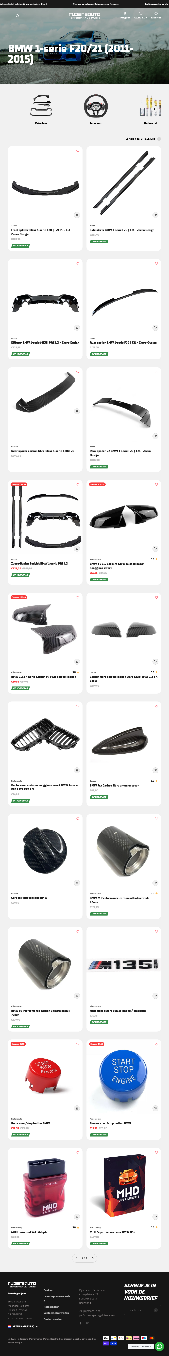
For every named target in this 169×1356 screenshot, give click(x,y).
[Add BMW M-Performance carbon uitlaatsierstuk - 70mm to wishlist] (78, 931)
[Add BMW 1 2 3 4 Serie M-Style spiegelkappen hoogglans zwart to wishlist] (156, 484)
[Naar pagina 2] (93, 1258)
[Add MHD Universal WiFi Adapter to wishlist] (78, 1152)
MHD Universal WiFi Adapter (30, 1232)
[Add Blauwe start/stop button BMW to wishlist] (156, 1044)
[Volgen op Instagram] (87, 1323)
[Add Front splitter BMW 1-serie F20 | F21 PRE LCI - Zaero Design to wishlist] (78, 151)
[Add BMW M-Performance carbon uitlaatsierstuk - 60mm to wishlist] (156, 819)
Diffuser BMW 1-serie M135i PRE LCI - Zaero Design (45, 342)
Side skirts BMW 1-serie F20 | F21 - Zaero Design (122, 230)
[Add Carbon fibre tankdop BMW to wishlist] (78, 819)
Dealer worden (53, 1319)
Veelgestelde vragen (56, 1312)
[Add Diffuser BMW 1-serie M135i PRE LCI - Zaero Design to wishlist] (78, 263)
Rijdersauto (95, 559)
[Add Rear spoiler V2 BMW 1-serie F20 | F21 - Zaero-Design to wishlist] (156, 372)
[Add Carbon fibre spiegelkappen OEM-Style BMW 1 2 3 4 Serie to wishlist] (156, 597)
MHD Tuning (16, 1227)
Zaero (14, 225)
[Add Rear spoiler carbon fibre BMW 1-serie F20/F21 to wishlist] (78, 372)
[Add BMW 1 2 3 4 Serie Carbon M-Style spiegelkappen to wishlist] (78, 597)
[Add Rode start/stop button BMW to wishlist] (78, 1044)
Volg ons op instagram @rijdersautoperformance (72, 4)
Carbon (14, 447)
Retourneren (51, 1306)
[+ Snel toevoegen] (77, 215)
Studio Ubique (15, 1342)
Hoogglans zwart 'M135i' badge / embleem (118, 1011)
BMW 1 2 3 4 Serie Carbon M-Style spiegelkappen (43, 677)
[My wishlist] (156, 13)
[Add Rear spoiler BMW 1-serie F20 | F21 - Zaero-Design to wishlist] (156, 263)
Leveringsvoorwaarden (57, 1298)
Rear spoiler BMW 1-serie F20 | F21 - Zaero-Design (123, 342)
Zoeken (48, 1290)
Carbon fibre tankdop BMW (29, 898)
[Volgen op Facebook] (80, 1323)
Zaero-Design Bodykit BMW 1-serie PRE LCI (39, 563)
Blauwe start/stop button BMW (110, 1123)
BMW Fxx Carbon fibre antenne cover (114, 785)
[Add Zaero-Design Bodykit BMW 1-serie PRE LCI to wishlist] (78, 484)
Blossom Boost (71, 1339)
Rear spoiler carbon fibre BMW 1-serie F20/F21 (42, 451)
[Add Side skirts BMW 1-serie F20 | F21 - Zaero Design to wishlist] (156, 151)
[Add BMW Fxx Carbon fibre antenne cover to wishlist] (156, 706)
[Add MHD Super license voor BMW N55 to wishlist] (156, 1152)
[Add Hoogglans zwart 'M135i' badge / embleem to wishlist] (156, 931)
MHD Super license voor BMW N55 (112, 1232)
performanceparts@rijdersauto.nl (97, 1315)
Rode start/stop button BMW (30, 1123)
